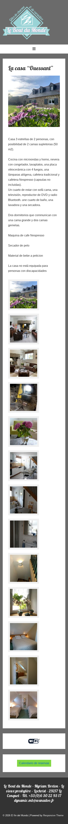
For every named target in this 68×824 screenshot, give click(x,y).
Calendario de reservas (34, 763)
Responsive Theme (53, 815)
